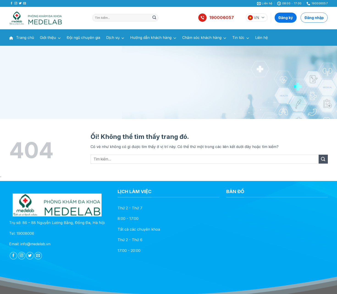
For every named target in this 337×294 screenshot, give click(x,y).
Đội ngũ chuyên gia (83, 37)
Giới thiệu (48, 37)
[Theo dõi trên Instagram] (15, 3)
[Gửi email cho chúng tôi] (24, 3)
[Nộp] (154, 18)
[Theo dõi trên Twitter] (20, 3)
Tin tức (238, 37)
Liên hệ (261, 37)
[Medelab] (47, 18)
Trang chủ (24, 37)
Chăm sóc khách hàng (201, 37)
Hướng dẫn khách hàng (150, 37)
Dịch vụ (112, 37)
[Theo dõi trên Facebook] (11, 3)
